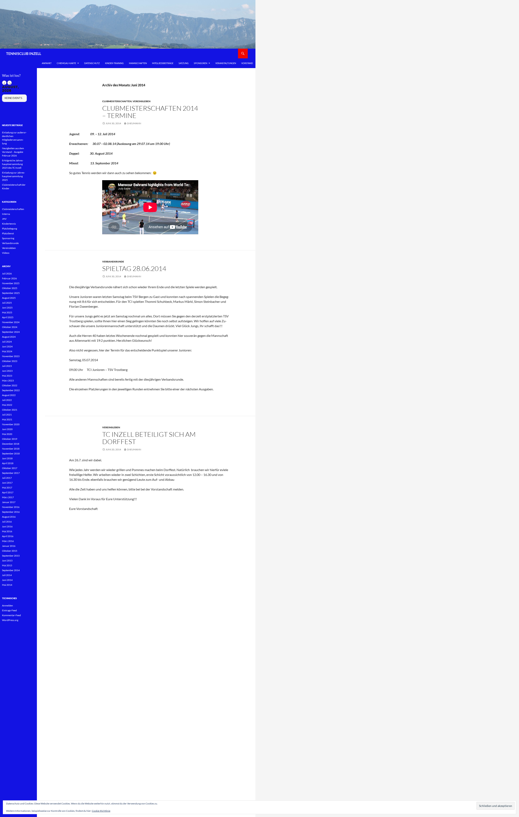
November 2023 (10, 356)
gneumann (134, 123)
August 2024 (9, 336)
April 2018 (7, 463)
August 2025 (9, 297)
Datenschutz (92, 63)
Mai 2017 (7, 487)
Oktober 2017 (9, 468)
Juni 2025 (7, 307)
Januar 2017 (8, 502)
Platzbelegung (9, 228)
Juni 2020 (7, 429)
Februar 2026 (9, 278)
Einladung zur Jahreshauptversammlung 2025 (13, 176)
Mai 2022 (7, 404)
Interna (6, 213)
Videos (5, 252)
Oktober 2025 (9, 288)
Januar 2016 (8, 545)
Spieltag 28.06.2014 (134, 268)
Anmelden (7, 605)
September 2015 (11, 555)
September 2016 (11, 511)
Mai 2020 (7, 434)
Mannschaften (138, 63)
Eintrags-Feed (9, 610)
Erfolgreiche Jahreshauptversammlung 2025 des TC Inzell (12, 164)
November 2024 (10, 322)
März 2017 (8, 497)
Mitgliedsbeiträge (162, 63)
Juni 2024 (7, 346)
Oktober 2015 (9, 550)
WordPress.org (10, 620)
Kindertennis (9, 223)
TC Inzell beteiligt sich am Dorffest (149, 438)
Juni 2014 (7, 579)
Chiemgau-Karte (66, 63)
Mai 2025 (7, 312)
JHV (4, 218)
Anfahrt (46, 63)
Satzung (184, 63)
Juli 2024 (7, 341)
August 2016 (9, 516)
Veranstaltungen (225, 63)
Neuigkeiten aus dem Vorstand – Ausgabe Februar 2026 (13, 152)
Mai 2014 (7, 584)
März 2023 (8, 380)
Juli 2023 (7, 365)
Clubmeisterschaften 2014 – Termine (150, 112)
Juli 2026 (7, 273)
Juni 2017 (7, 482)
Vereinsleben (141, 101)
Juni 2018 (7, 458)
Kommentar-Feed (11, 615)
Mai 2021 (7, 419)
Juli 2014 (7, 575)
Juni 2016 (7, 526)
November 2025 (10, 283)
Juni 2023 (7, 370)
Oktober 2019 (9, 438)
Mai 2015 (7, 565)
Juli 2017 (7, 477)
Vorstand (247, 63)
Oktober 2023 (9, 361)
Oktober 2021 (9, 409)
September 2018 (11, 453)
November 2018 (10, 448)
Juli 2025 (7, 302)
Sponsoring (8, 238)
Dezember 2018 (10, 443)
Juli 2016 (7, 521)
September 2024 (11, 331)
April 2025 (7, 317)
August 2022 (9, 395)
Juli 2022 (7, 400)
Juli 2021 (7, 414)
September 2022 (11, 390)
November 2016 (10, 507)
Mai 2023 (7, 375)
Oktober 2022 (9, 385)
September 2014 (11, 570)
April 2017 (7, 492)
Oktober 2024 (9, 327)
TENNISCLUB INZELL (23, 53)
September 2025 (11, 292)
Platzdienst (8, 233)
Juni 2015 (7, 560)
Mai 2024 (7, 351)
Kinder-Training (114, 63)
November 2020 (10, 424)
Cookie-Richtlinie (101, 810)
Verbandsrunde (113, 261)
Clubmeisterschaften (117, 101)
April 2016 (7, 536)
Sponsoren (200, 63)
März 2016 (8, 541)
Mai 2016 (7, 531)
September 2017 (11, 472)
